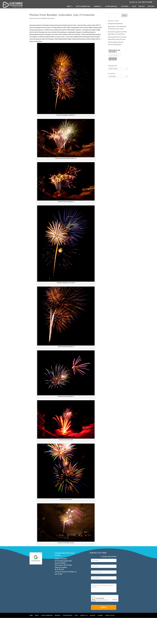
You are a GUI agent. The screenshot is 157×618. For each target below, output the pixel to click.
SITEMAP (100, 615)
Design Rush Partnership (115, 23)
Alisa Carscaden (35, 18)
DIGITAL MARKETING (83, 6)
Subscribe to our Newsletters (114, 51)
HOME (31, 615)
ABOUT (69, 6)
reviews (60, 574)
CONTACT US (83, 615)
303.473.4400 (147, 2)
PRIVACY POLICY (110, 615)
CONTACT (141, 6)
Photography (50, 18)
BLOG (134, 6)
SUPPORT (150, 6)
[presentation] (105, 598)
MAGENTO (97, 6)
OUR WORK (124, 6)
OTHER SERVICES (111, 6)
